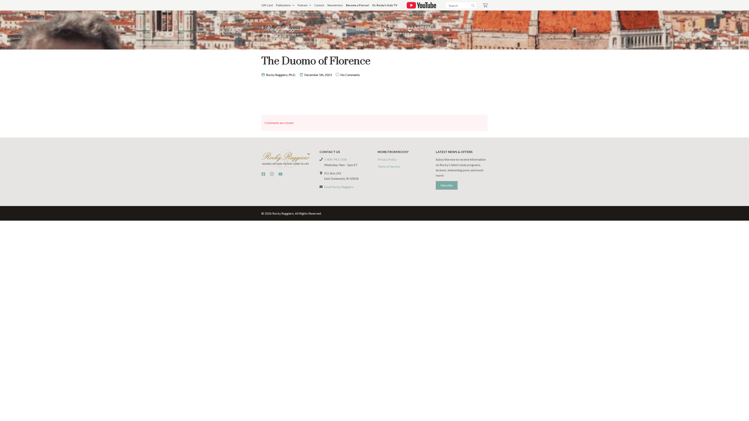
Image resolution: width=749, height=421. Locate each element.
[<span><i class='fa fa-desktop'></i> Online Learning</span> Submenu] (440, 30)
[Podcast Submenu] (309, 5)
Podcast (302, 5)
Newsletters (335, 5)
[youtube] (280, 174)
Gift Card (267, 5)
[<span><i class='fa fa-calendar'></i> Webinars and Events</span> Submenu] (486, 30)
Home (360, 30)
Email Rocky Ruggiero (339, 187)
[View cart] (485, 5)
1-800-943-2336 (335, 159)
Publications (283, 5)
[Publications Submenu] (292, 5)
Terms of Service (389, 166)
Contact (319, 5)
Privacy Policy (387, 159)
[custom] (263, 174)
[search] (473, 5)
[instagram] (272, 174)
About (374, 30)
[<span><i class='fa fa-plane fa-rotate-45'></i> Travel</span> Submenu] (401, 30)
